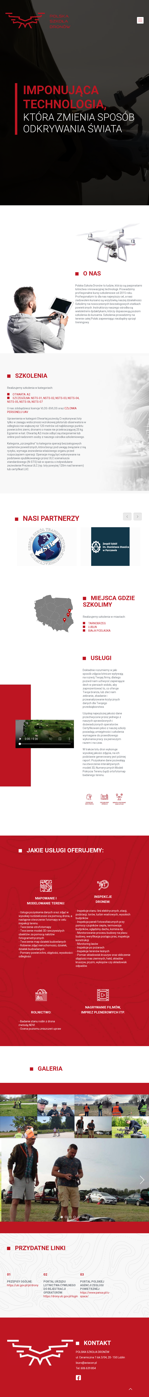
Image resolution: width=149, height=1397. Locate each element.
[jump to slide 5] (79, 1217)
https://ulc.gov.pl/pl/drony (22, 1285)
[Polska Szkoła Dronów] (38, 20)
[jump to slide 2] (66, 1217)
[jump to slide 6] (83, 1217)
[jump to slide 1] (62, 1217)
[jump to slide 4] (74, 1217)
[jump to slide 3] (70, 1217)
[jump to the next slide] (142, 1180)
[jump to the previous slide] (7, 1180)
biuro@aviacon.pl (86, 1362)
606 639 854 (88, 1368)
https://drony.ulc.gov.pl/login (60, 1296)
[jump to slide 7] (87, 1217)
